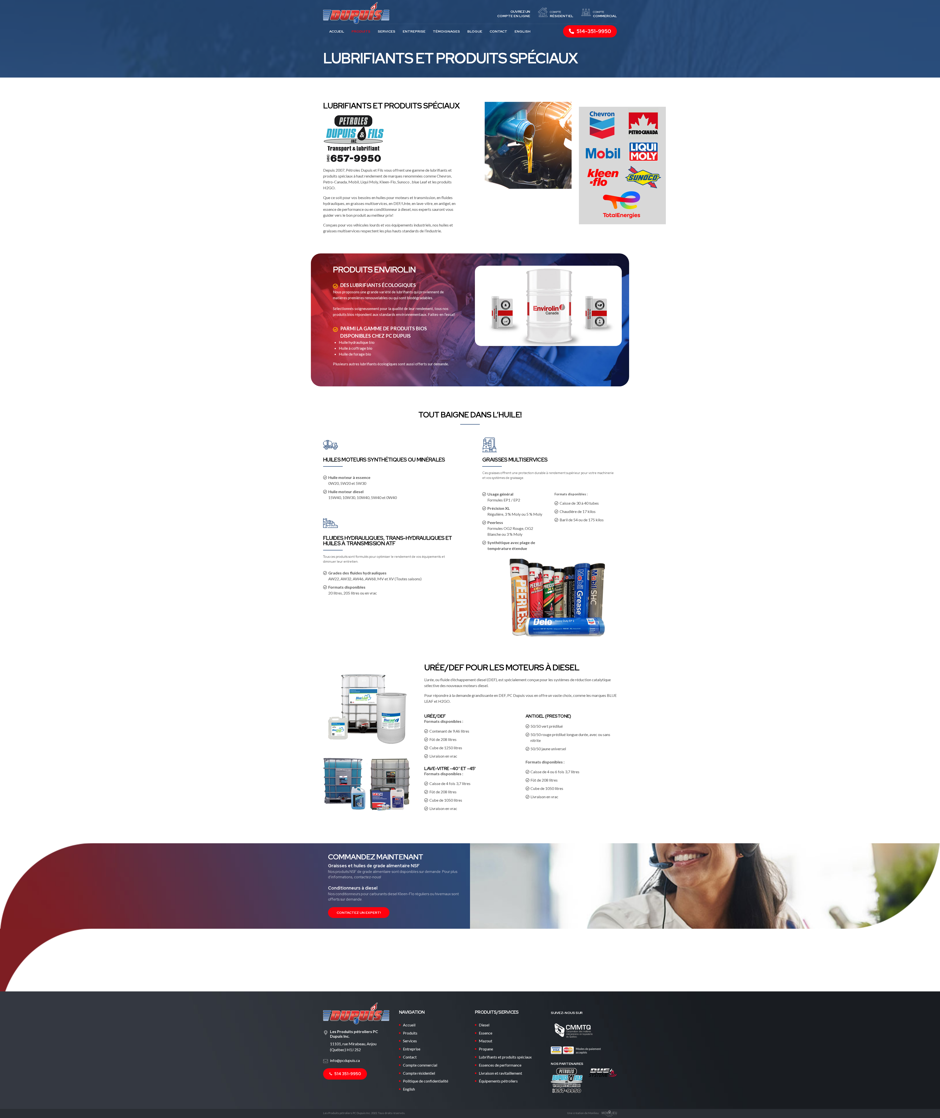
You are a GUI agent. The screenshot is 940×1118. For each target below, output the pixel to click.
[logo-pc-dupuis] (356, 1013)
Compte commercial (420, 1065)
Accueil (336, 31)
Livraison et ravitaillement (500, 1073)
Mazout (485, 1040)
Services (386, 31)
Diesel (484, 1025)
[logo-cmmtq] (573, 1030)
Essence (485, 1033)
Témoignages (446, 31)
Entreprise (414, 31)
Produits (361, 31)
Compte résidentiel (419, 1073)
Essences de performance (500, 1065)
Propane (486, 1049)
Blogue (474, 31)
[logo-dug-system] (603, 1072)
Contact (498, 31)
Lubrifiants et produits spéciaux (505, 1057)
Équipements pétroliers (498, 1081)
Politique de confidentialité (425, 1081)
